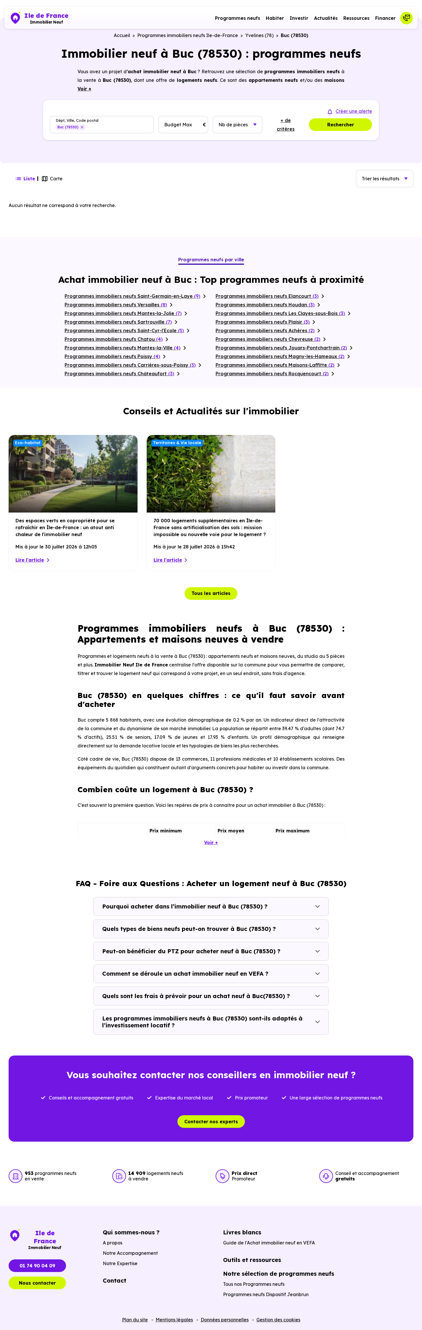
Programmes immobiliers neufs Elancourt (267, 296)
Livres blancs (242, 1232)
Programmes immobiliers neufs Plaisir (263, 322)
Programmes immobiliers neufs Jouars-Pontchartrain (281, 348)
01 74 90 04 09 (37, 1266)
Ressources (356, 18)
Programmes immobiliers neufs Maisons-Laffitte (275, 365)
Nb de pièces (233, 124)
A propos (112, 1243)
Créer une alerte (354, 111)
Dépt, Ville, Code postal (77, 120)
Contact (114, 1280)
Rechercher (340, 124)
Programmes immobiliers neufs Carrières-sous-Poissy (130, 365)
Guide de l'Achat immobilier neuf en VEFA (269, 1243)
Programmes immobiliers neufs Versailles (116, 305)
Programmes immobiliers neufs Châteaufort (119, 373)
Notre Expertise (120, 1263)
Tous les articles (211, 593)
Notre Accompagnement (130, 1253)
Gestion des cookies (278, 1320)
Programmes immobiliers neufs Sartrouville (118, 322)
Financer (385, 18)
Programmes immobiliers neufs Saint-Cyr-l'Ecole (124, 330)
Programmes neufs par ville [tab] (211, 259)
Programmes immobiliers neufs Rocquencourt (272, 373)
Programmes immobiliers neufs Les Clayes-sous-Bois (280, 313)
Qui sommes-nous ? (131, 1232)
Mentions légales (174, 1320)
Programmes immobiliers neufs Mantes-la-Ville (123, 348)
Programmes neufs (237, 18)
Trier (380, 178)
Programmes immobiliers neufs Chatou (114, 339)
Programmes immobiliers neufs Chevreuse (268, 339)
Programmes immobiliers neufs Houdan (265, 305)
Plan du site (135, 1320)
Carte (56, 178)
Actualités (326, 18)
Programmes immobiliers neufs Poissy (112, 356)
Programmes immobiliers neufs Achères (265, 330)
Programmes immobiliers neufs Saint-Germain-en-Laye (132, 296)
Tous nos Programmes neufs (253, 1284)
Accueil (122, 35)
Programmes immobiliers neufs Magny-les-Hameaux (280, 356)
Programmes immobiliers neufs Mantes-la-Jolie (123, 313)
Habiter (275, 18)
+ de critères (286, 124)
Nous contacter (37, 1283)
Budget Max (178, 124)
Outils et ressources (252, 1259)
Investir (299, 18)
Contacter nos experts (211, 1121)
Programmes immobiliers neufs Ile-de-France (187, 35)
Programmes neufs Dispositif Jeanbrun (266, 1294)
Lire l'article (30, 560)
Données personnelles (225, 1320)
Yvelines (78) (259, 35)
